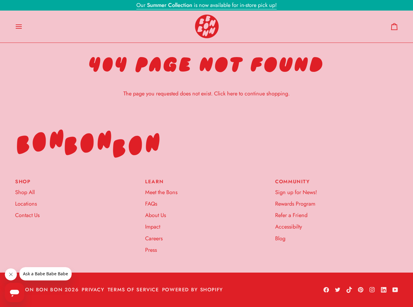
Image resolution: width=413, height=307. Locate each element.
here (232, 94)
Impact (152, 227)
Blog (280, 238)
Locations (26, 204)
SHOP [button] (23, 181)
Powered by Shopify (192, 289)
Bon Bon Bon (42, 289)
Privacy (93, 289)
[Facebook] (326, 290)
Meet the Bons (161, 192)
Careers (154, 238)
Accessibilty (288, 227)
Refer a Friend (291, 215)
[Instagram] (372, 290)
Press (151, 250)
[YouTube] (395, 290)
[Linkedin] (383, 290)
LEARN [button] (154, 181)
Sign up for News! (296, 192)
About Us (155, 215)
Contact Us (27, 215)
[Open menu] (24, 27)
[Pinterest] (360, 290)
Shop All (25, 192)
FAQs (151, 204)
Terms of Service (133, 289)
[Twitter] (337, 290)
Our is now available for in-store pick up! (206, 5)
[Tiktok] (349, 290)
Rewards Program (295, 204)
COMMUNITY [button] (292, 181)
